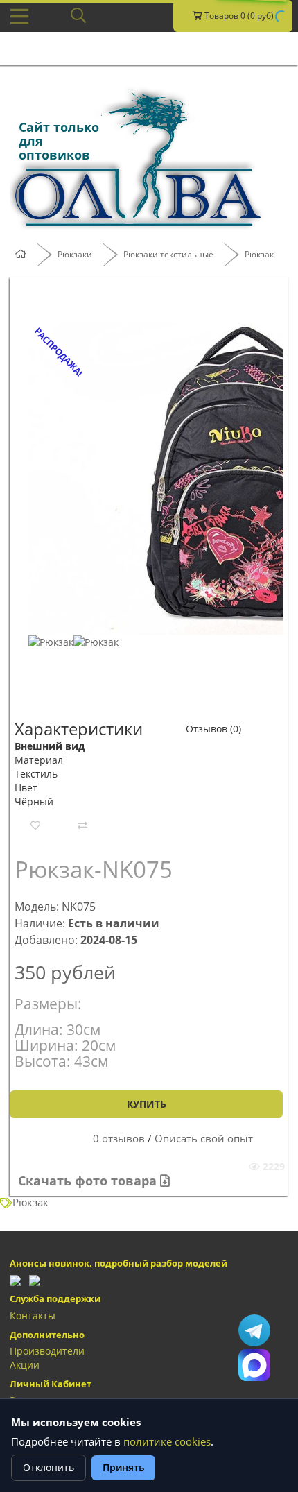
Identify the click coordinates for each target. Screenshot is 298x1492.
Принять (123, 1467)
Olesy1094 (254, 1330)
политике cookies (167, 1441)
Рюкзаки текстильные (168, 254)
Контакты (32, 1315)
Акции (25, 1364)
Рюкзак (259, 254)
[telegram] (15, 1279)
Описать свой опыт (204, 1138)
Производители (47, 1350)
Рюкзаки (75, 254)
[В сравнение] (82, 825)
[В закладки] (35, 825)
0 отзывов (119, 1138)
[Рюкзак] (50, 641)
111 (254, 1365)
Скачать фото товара (89, 1180)
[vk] (34, 1279)
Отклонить (48, 1467)
